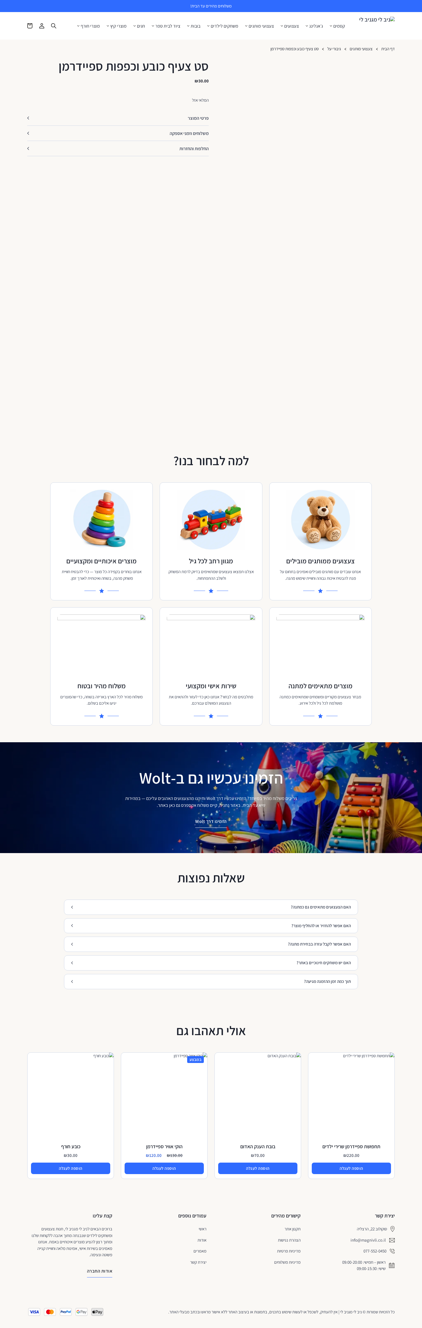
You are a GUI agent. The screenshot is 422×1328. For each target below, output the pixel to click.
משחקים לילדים (224, 26)
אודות (202, 1240)
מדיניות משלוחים (287, 1262)
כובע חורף (70, 1146)
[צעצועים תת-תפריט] (282, 26)
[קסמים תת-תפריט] (331, 26)
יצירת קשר (198, 1262)
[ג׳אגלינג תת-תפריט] (307, 26)
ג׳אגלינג (316, 26)
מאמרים (199, 1251)
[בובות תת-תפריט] (188, 26)
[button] (118, 118)
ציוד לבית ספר (167, 26)
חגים (141, 26)
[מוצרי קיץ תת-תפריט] (108, 26)
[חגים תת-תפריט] (134, 26)
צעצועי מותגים (261, 26)
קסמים (339, 26)
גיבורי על (334, 49)
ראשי (202, 1229)
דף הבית (388, 49)
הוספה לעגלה (351, 1168)
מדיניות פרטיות (289, 1251)
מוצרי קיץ (118, 26)
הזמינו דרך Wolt (211, 821)
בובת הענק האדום (257, 1146)
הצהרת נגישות (289, 1240)
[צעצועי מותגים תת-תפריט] (246, 26)
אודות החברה (100, 1271)
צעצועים (291, 26)
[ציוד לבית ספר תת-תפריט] (153, 26)
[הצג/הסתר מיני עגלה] (29, 25)
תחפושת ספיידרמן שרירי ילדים (351, 1146)
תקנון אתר (292, 1229)
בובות (195, 26)
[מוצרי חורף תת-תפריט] (78, 26)
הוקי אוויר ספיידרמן (164, 1146)
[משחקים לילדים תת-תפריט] (208, 26)
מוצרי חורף (90, 26)
